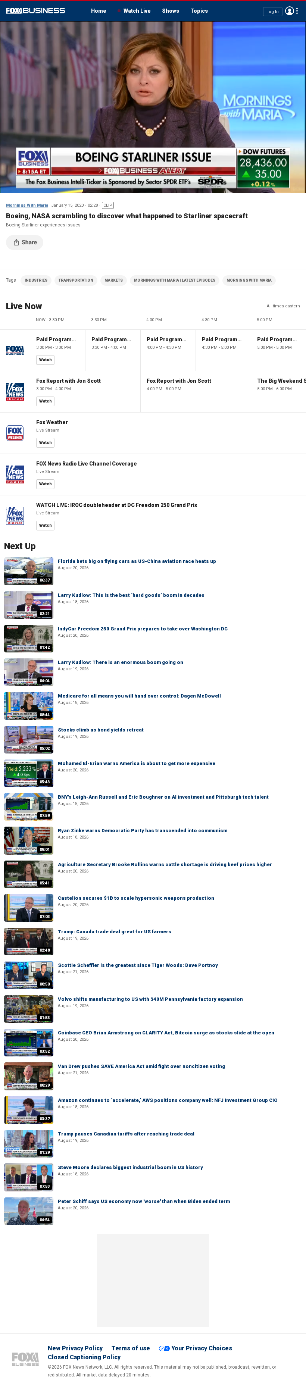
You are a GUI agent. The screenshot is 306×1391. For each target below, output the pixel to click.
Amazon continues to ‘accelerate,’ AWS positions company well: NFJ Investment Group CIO (168, 1100)
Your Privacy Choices (201, 1348)
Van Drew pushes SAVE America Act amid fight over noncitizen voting (141, 1066)
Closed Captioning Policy (84, 1357)
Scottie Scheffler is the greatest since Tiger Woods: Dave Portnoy (138, 965)
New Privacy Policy (75, 1348)
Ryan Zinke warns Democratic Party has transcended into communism (142, 830)
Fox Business (35, 11)
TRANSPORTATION (76, 280)
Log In (272, 11)
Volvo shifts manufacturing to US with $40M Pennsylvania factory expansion (150, 999)
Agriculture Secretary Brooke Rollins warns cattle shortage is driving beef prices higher (165, 864)
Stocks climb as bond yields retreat (101, 730)
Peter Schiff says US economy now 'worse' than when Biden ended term (144, 1201)
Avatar (289, 10)
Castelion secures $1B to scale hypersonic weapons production (136, 898)
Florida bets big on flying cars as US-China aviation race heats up (137, 561)
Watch (45, 359)
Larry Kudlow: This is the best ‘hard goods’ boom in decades (131, 595)
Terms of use (131, 1348)
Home (98, 11)
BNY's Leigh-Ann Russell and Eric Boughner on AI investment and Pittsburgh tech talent (163, 797)
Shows (170, 11)
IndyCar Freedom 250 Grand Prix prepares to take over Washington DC (143, 629)
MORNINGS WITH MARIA (249, 280)
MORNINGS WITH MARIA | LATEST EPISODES (174, 280)
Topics (199, 11)
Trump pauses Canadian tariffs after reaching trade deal (126, 1134)
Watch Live (137, 11)
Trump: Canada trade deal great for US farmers (114, 931)
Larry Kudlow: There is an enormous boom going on (120, 662)
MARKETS (113, 280)
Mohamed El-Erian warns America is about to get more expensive (136, 763)
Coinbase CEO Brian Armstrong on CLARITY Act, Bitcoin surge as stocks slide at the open (166, 1033)
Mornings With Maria (27, 205)
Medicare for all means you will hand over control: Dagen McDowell (139, 696)
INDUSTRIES (36, 280)
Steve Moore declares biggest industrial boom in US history (130, 1167)
